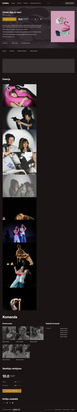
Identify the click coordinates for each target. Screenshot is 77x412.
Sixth (3, 14)
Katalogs (13, 3)
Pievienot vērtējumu (9, 19)
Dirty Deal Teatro (6, 15)
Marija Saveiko (5, 341)
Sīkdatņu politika (58, 409)
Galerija (4, 51)
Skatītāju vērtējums (22, 51)
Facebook (73, 409)
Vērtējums (26, 3)
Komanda (12, 51)
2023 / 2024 (15, 43)
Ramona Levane (20, 359)
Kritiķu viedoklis (33, 51)
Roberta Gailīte (33, 341)
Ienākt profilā (70, 3)
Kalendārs (19, 3)
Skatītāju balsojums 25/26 (35, 3)
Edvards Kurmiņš (6, 359)
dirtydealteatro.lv (7, 36)
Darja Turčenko (19, 341)
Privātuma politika (66, 409)
